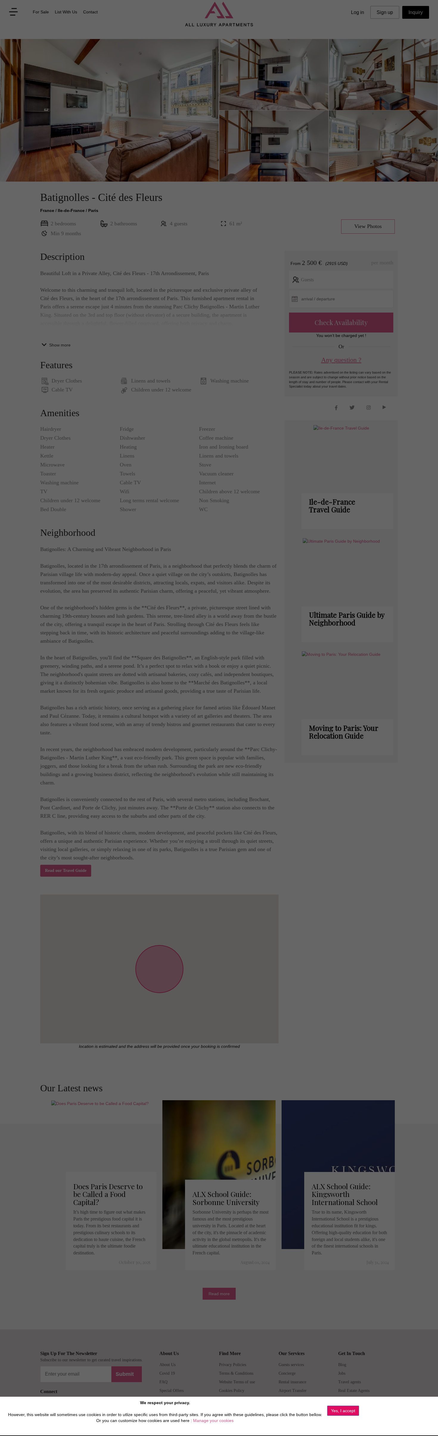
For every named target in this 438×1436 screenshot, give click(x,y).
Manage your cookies (213, 1420)
